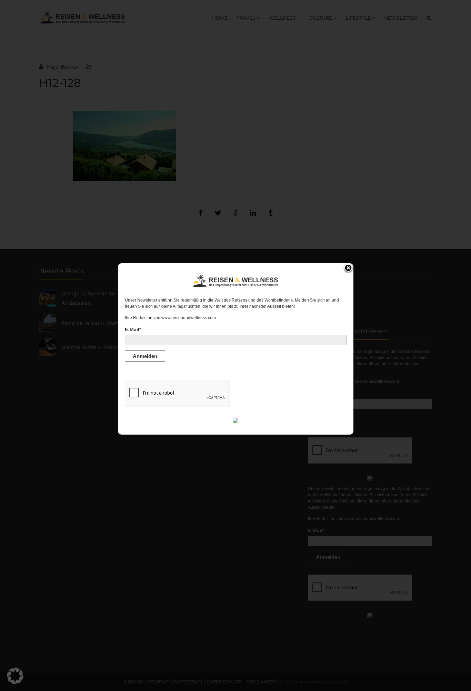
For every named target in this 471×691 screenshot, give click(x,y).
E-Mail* (133, 329)
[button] (15, 676)
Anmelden (145, 356)
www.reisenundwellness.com (188, 317)
